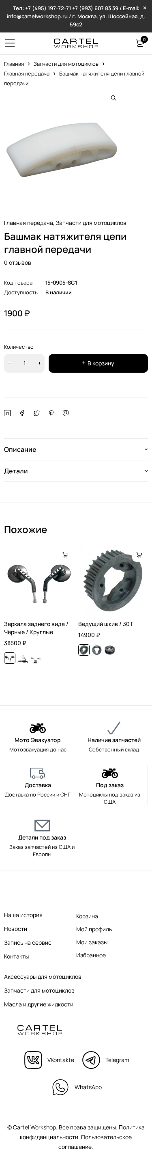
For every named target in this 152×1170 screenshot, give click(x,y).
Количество (19, 346)
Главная (14, 63)
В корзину (101, 363)
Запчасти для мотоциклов (66, 63)
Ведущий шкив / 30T (105, 624)
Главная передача (26, 73)
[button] (113, 98)
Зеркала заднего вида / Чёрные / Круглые (36, 628)
